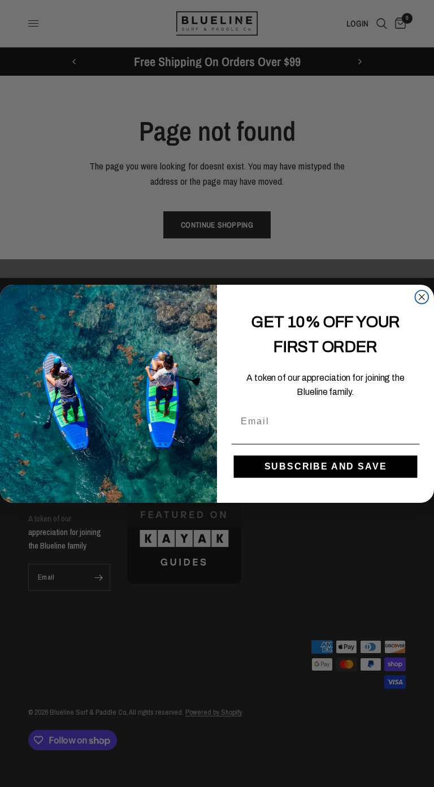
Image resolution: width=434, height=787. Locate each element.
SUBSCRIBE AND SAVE (325, 466)
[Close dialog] (422, 296)
